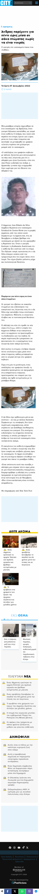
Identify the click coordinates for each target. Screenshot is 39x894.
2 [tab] (7, 619)
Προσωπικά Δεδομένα (11, 859)
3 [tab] (11, 619)
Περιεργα (7, 27)
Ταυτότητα (19, 857)
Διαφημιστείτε (29, 859)
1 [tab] (4, 619)
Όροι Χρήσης (6, 857)
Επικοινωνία (32, 857)
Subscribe (19, 862)
